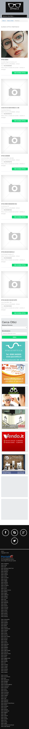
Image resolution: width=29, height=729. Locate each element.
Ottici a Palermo (4, 652)
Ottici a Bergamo (4, 569)
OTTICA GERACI (4, 59)
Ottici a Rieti (3, 714)
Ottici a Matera (4, 645)
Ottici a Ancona (4, 675)
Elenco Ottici (10, 20)
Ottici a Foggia (4, 580)
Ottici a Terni (4, 720)
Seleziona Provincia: (7, 325)
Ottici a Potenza (4, 601)
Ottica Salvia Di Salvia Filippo (9, 300)
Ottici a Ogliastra (4, 594)
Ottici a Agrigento (5, 563)
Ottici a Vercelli (4, 615)
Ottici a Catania (4, 630)
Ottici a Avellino (4, 622)
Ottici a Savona (4, 661)
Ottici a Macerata (5, 644)
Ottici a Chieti (4, 576)
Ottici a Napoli (4, 593)
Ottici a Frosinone (5, 692)
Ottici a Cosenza (4, 687)
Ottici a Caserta (4, 574)
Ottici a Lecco (4, 587)
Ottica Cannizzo (5, 155)
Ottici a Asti (3, 566)
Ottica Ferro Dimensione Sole (9, 204)
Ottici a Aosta (4, 565)
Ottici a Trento (4, 721)
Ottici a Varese (4, 613)
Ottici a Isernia (4, 639)
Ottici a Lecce (4, 697)
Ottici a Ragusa (4, 712)
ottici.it (2, 551)
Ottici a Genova (4, 582)
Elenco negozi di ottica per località (8, 560)
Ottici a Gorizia (4, 638)
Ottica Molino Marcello (7, 252)
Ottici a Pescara (4, 709)
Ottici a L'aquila (4, 695)
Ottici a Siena (4, 717)
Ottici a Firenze (4, 690)
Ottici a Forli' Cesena (5, 636)
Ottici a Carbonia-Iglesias (6, 684)
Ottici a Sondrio (4, 718)
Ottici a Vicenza (4, 616)
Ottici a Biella (4, 625)
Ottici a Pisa (3, 599)
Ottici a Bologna (4, 681)
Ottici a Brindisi (4, 683)
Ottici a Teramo (4, 664)
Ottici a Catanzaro (5, 686)
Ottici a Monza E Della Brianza (7, 703)
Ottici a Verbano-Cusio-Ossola (7, 725)
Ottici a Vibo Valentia (5, 726)
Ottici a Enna (4, 689)
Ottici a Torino (4, 610)
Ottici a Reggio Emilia (5, 658)
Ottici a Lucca (4, 588)
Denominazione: (6, 331)
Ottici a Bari (3, 678)
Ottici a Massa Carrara (6, 590)
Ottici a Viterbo (4, 672)
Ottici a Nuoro (4, 704)
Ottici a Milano (4, 591)
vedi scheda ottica (20, 72)
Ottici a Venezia (4, 669)
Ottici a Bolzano (4, 571)
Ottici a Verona (4, 670)
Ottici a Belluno (4, 624)
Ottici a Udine (4, 723)
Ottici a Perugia (4, 597)
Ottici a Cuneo (4, 633)
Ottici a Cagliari (4, 573)
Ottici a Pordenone (5, 711)
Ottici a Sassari (4, 605)
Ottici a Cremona (4, 577)
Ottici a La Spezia (5, 585)
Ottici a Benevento (5, 679)
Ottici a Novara (4, 649)
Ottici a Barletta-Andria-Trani (7, 568)
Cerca (14, 337)
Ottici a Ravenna (4, 602)
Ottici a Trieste (4, 667)
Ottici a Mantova (4, 700)
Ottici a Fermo (4, 579)
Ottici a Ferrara (4, 635)
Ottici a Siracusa (4, 607)
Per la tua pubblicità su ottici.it (7, 559)
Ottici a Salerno (4, 715)
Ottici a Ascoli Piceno (5, 676)
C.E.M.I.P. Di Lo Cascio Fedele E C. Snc (10, 107)
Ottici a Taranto (4, 608)
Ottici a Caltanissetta (5, 628)
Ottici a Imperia (4, 583)
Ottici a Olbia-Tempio (5, 650)
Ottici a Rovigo (4, 659)
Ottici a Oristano (4, 706)
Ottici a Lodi (3, 698)
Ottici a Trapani (4, 666)
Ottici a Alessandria (5, 619)
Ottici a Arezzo (4, 621)
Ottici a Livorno (4, 642)
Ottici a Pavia (4, 707)
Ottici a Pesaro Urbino (6, 653)
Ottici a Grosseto (4, 693)
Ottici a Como (4, 631)
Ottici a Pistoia (4, 655)
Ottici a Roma (4, 604)
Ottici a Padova (4, 596)
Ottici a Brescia (4, 627)
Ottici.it (4, 20)
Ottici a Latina (4, 641)
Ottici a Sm (3, 663)
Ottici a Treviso (4, 611)
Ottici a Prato (4, 656)
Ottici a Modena (4, 647)
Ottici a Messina (4, 701)
